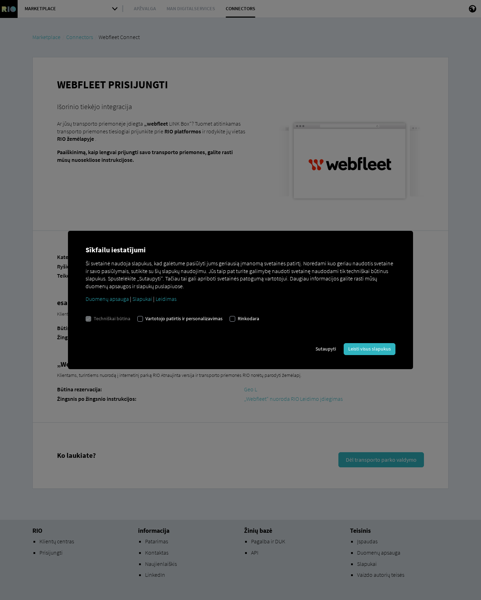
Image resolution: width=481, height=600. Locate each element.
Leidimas (166, 298)
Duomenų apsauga (107, 298)
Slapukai (142, 298)
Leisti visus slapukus (369, 349)
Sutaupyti (326, 349)
